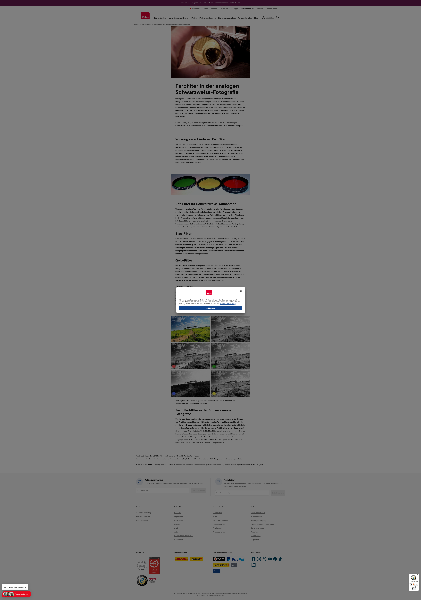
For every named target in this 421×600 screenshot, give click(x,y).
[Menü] (417, 575)
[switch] (414, 588)
